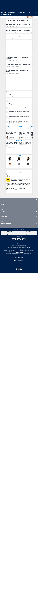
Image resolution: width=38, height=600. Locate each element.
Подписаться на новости (5, 199)
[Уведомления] (35, 14)
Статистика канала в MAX (6, 223)
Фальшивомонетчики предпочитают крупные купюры (18, 24)
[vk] (15, 239)
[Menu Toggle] (1, 14)
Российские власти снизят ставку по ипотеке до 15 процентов (18, 71)
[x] (23, 239)
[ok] (18, 239)
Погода (17, 12)
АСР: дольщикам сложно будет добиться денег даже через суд (18, 93)
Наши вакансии (4, 216)
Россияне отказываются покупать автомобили (17, 36)
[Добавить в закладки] (31, 26)
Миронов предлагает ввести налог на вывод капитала (18, 30)
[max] (20, 239)
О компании (3, 211)
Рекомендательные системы (19, 257)
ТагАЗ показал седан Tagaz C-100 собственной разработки (17, 58)
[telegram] (13, 239)
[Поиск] (32, 14)
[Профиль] (37, 14)
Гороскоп (34, 12)
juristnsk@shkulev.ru (28, 247)
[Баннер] (29, 17)
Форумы (21, 12)
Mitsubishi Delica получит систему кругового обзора (18, 64)
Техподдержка (4, 218)
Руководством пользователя (19, 252)
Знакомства (13, 12)
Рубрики (2, 204)
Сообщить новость (4, 202)
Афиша (30, 12)
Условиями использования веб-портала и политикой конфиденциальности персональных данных (19, 253)
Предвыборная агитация (5, 221)
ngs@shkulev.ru (23, 246)
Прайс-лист (3, 209)
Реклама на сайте (4, 206)
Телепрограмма (25, 12)
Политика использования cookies (19, 256)
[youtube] (25, 239)
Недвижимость (3, 12)
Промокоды (9, 12)
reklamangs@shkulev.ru (32, 249)
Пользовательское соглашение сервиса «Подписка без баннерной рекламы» (19, 258)
